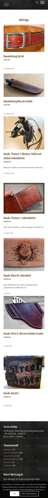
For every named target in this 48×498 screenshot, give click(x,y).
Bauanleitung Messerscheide (18, 101)
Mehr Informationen (29, 493)
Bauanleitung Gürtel (14, 56)
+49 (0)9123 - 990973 (15, 433)
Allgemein (8, 450)
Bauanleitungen (7, 60)
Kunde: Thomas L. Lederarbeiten (20, 218)
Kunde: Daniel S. (11, 393)
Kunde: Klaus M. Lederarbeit (17, 275)
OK (14, 493)
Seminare (8, 462)
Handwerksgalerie (7, 161)
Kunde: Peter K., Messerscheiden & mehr (23, 333)
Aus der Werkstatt (11, 453)
